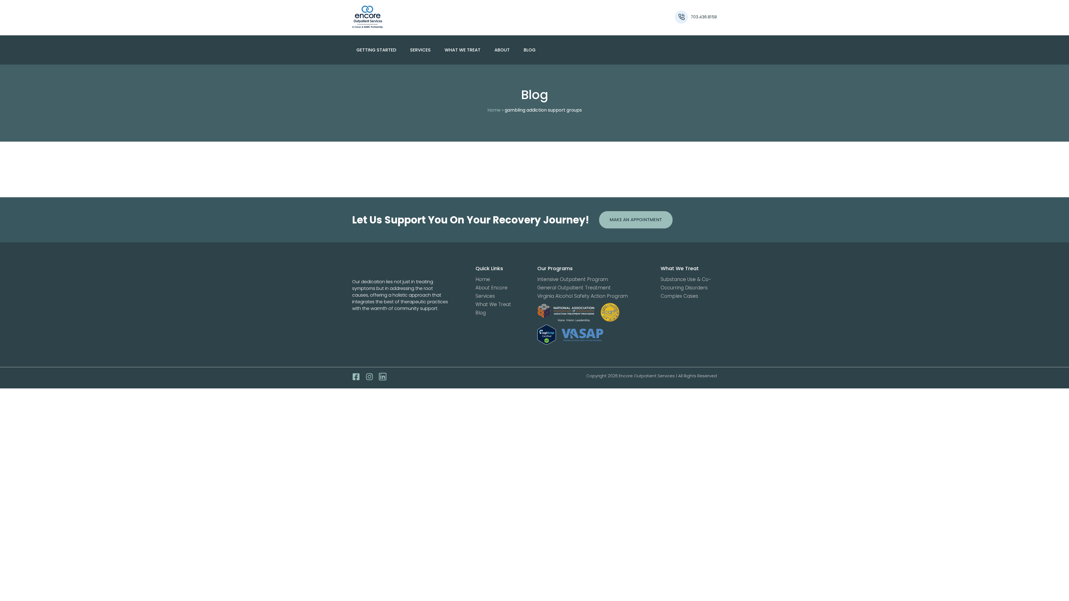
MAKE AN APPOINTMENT (636, 219)
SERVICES (420, 50)
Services (485, 296)
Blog (530, 50)
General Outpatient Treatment (574, 287)
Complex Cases (679, 296)
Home (494, 110)
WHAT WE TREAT (462, 50)
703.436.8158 (704, 17)
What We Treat (493, 304)
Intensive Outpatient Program (572, 279)
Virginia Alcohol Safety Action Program (582, 296)
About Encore (491, 287)
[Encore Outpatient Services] (397, 17)
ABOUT (502, 50)
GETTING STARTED (376, 50)
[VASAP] (582, 335)
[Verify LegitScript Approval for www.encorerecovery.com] (546, 335)
